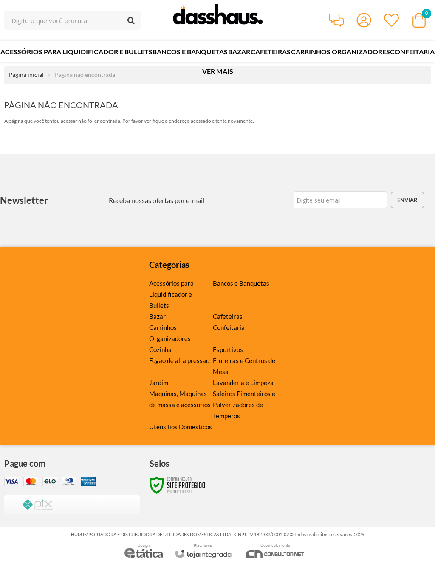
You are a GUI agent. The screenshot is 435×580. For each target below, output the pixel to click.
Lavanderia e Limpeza (243, 382)
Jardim (158, 382)
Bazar (157, 316)
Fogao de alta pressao (179, 360)
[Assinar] (407, 200)
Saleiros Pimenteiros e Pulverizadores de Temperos (244, 405)
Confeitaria (229, 327)
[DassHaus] (217, 20)
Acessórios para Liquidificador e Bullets (171, 294)
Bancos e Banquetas (241, 283)
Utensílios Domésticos (180, 427)
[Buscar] (131, 20)
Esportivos (228, 349)
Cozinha (160, 349)
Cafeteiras (228, 316)
